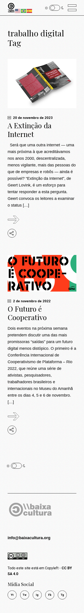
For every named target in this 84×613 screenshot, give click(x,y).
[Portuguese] (24, 10)
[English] (18, 10)
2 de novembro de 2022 (31, 301)
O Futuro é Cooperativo (27, 313)
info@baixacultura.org (29, 538)
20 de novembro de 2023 (32, 118)
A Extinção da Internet (30, 129)
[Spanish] (29, 10)
